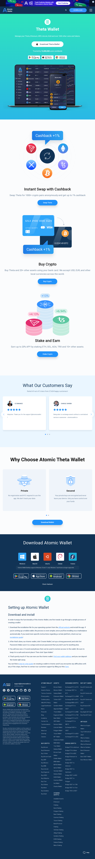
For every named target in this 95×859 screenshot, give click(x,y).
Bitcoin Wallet (58, 687)
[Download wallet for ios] (47, 57)
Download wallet (47, 522)
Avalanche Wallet (59, 740)
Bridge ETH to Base (71, 750)
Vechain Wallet (58, 771)
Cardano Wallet (58, 705)
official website (64, 627)
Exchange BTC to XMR (72, 696)
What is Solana (85, 738)
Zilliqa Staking (58, 833)
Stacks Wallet (58, 786)
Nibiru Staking (58, 845)
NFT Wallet (57, 736)
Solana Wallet (58, 693)
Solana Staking (58, 842)
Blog (42, 715)
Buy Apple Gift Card (86, 712)
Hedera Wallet (58, 749)
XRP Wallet (57, 721)
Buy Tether (44, 753)
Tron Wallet (57, 746)
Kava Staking (57, 808)
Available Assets (59, 798)
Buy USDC (44, 775)
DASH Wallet (57, 777)
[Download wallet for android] (34, 57)
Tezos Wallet (57, 733)
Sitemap (43, 733)
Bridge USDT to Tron (71, 787)
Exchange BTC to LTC (71, 718)
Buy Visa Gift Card (86, 715)
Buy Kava (44, 787)
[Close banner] (93, 2)
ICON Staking (57, 839)
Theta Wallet (57, 712)
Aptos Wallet (57, 768)
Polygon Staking (58, 811)
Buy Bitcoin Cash (46, 756)
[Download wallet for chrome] (61, 57)
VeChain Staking (58, 830)
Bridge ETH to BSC (70, 753)
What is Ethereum (86, 744)
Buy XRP (43, 759)
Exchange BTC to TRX (71, 715)
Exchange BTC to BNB (71, 712)
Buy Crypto (47, 281)
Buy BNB (43, 766)
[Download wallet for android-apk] (56, 576)
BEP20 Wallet (58, 764)
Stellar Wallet (58, 758)
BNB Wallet (57, 743)
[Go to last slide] (3, 414)
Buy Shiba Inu (45, 778)
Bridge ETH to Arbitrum (72, 747)
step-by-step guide (26, 664)
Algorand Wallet (58, 709)
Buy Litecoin (44, 769)
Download (78, 10)
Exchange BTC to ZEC (71, 736)
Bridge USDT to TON (71, 784)
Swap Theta (47, 203)
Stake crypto (48, 354)
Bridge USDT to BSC (71, 775)
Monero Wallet (58, 690)
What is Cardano (85, 747)
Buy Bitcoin (44, 747)
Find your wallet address (62, 656)
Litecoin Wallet (58, 727)
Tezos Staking (58, 820)
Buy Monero (44, 763)
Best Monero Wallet (86, 759)
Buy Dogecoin (45, 772)
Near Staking (57, 814)
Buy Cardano (45, 791)
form (67, 667)
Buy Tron (43, 781)
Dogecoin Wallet (58, 715)
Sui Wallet (56, 783)
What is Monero (85, 741)
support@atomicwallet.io (22, 684)
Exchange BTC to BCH (71, 733)
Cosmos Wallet (58, 780)
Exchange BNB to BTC (71, 702)
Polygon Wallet (58, 730)
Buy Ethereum (45, 750)
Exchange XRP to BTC (71, 699)
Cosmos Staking (58, 817)
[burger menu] (90, 10)
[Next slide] (91, 414)
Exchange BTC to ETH (71, 687)
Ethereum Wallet (59, 696)
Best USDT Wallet (86, 756)
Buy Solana (44, 784)
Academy (44, 718)
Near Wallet (57, 718)
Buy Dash (44, 794)
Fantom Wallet (58, 724)
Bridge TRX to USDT (71, 791)
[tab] (45, 434)
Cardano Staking (58, 836)
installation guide (16, 637)
